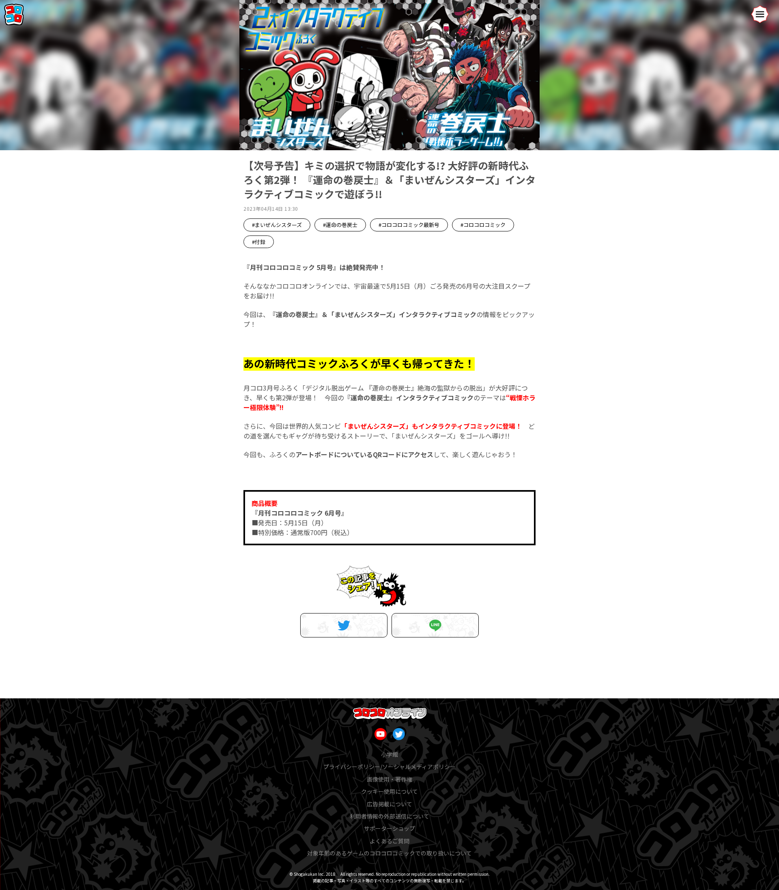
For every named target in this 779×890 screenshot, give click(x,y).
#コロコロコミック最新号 (409, 225)
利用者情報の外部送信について (389, 816)
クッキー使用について (389, 791)
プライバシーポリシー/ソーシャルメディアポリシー (389, 767)
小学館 (389, 754)
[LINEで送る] (435, 625)
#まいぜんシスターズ (277, 225)
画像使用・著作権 (389, 779)
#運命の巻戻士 (340, 225)
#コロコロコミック (483, 225)
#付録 (258, 242)
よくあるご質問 (389, 841)
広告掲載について (389, 804)
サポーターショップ (389, 828)
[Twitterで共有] (343, 625)
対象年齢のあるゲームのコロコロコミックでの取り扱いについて (389, 853)
